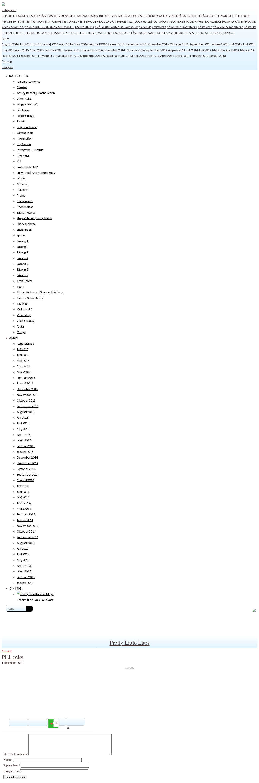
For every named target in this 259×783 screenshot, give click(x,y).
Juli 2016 (25, 44)
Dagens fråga (174, 15)
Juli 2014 (192, 50)
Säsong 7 (22, 275)
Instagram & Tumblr (62, 21)
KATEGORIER (18, 75)
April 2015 (22, 50)
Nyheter (201, 21)
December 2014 (92, 50)
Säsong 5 (220, 27)
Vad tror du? (159, 33)
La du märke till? (120, 21)
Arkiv (5, 38)
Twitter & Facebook (113, 33)
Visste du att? (200, 33)
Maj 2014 (218, 50)
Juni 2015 (249, 44)
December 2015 (136, 44)
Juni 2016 (38, 44)
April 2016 (66, 44)
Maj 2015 (8, 50)
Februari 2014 (11, 55)
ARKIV (13, 337)
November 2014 (114, 50)
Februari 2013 (199, 55)
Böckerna (153, 15)
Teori (29, 33)
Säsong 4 (205, 27)
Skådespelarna (107, 27)
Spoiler (145, 27)
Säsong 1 (159, 27)
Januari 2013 (217, 55)
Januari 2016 (116, 44)
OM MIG (15, 588)
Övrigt (229, 33)
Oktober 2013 (69, 55)
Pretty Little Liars (130, 642)
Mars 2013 (182, 55)
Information (13, 21)
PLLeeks (215, 21)
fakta (218, 33)
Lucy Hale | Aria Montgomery (158, 21)
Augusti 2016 (10, 44)
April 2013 (167, 55)
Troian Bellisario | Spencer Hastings (65, 33)
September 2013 (91, 55)
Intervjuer (89, 21)
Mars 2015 (37, 50)
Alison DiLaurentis (17, 15)
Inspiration (34, 21)
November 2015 (158, 44)
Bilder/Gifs (108, 15)
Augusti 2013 (111, 55)
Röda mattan (13, 27)
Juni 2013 (139, 55)
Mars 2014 (247, 50)
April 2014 (232, 50)
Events (192, 15)
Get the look (239, 15)
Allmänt (41, 15)
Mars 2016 (81, 44)
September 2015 (200, 44)
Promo (228, 21)
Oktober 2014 (135, 50)
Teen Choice (14, 33)
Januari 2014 (29, 55)
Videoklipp (179, 33)
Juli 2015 (236, 44)
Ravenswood (245, 21)
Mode (189, 21)
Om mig (7, 61)
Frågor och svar (213, 15)
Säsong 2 (174, 27)
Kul (102, 21)
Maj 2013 (153, 55)
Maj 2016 (52, 44)
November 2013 (49, 55)
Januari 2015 (72, 50)
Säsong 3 (189, 27)
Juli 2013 (127, 55)
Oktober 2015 (179, 44)
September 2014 (156, 50)
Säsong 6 (235, 27)
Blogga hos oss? (131, 15)
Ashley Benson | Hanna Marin (73, 15)
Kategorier (9, 10)
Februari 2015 (54, 50)
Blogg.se (7, 67)
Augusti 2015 (220, 44)
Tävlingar (139, 33)
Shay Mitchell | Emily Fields (71, 27)
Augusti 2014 (176, 50)
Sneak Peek (129, 27)
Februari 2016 (98, 44)
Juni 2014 (205, 50)
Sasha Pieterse (37, 27)
